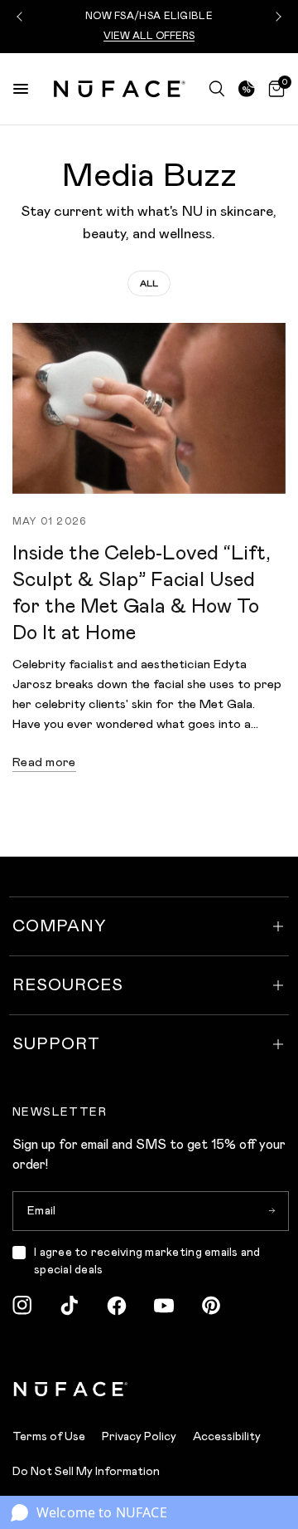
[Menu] (21, 89)
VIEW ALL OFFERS (149, 36)
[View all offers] (246, 89)
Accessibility (227, 1436)
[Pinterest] (211, 1306)
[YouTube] (164, 1306)
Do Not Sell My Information (86, 1471)
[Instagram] (22, 1306)
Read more (44, 762)
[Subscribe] (271, 1211)
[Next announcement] (276, 16)
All (149, 283)
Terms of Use (48, 1436)
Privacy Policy (139, 1436)
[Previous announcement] (21, 16)
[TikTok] (69, 1306)
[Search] (217, 89)
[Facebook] (117, 1306)
